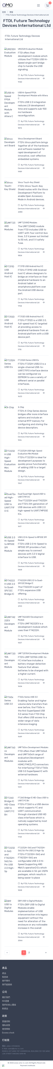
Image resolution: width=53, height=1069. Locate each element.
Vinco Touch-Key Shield (28, 182)
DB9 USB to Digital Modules (30, 901)
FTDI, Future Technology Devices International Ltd (27, 15)
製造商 (5, 977)
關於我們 (6, 997)
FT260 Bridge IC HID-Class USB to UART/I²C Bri (33, 799)
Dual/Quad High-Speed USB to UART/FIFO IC (32, 495)
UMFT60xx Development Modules (33, 747)
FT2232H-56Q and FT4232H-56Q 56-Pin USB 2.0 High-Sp (31, 849)
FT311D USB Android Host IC (30, 266)
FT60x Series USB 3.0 (28, 697)
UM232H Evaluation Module (30, 49)
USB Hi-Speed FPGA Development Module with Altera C (33, 95)
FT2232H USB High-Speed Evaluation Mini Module (30, 452)
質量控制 (6, 1021)
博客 (11, 12)
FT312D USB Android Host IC (31, 316)
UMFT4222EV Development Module (30, 618)
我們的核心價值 (9, 1005)
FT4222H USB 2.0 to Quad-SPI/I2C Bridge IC (30, 582)
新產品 (5, 1008)
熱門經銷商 (7, 984)
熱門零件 (6, 981)
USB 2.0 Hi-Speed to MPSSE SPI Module (32, 538)
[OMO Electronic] (7, 5)
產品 (4, 973)
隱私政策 (6, 1025)
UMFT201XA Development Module (33, 653)
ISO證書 (5, 1001)
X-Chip (21, 407)
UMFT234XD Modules (27, 222)
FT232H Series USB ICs (28, 360)
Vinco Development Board (30, 139)
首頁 (4, 12)
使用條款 (6, 1029)
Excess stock (8, 1033)
